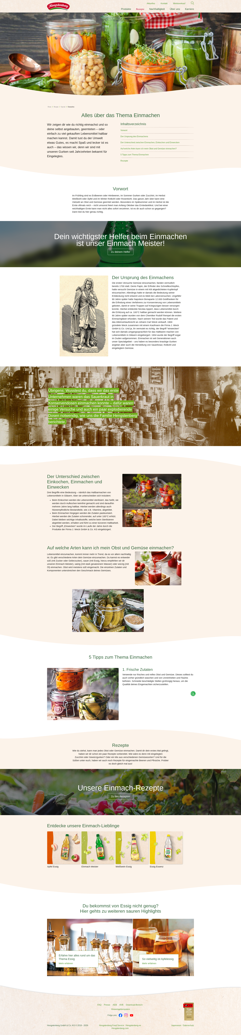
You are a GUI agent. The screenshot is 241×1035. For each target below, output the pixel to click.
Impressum (176, 1025)
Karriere (189, 9)
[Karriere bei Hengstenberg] (188, 1011)
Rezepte (140, 9)
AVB (121, 1005)
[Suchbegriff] (191, 3)
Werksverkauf (179, 3)
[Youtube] (132, 1015)
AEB (115, 1005)
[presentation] (193, 693)
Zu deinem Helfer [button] (120, 251)
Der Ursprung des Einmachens (134, 136)
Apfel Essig (52, 866)
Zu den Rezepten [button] (120, 796)
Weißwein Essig (124, 866)
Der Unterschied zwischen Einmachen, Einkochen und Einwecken (149, 142)
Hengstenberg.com (120, 1028)
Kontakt (164, 3)
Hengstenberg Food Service (111, 1025)
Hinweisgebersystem (120, 1009)
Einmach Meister (89, 866)
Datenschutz (188, 1025)
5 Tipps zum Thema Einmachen (134, 155)
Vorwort (123, 130)
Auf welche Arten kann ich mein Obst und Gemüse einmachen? (148, 149)
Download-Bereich (134, 1005)
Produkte (126, 9)
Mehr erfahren (66, 963)
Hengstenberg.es (133, 1025)
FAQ (99, 1005)
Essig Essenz (156, 866)
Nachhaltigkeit (157, 9)
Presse (107, 1005)
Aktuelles (151, 3)
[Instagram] (126, 1015)
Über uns (175, 9)
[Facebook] (120, 1015)
